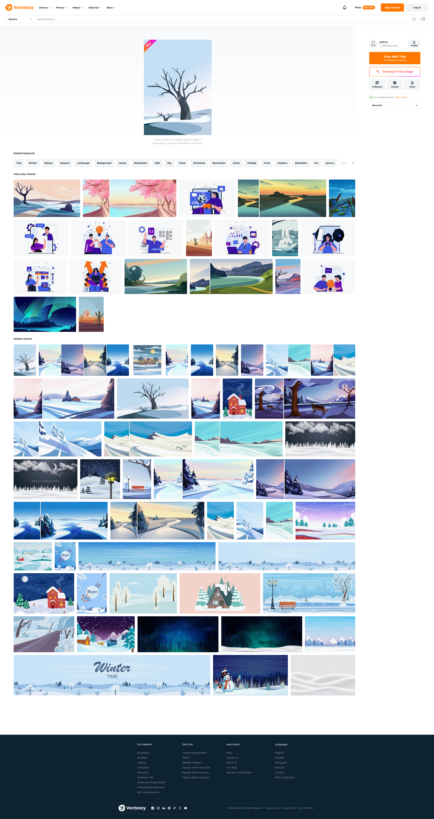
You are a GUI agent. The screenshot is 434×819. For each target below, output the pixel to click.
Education (143, 772)
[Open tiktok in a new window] (174, 808)
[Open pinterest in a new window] (169, 808)
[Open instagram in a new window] (158, 808)
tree (18, 163)
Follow (414, 45)
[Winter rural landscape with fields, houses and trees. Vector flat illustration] (33, 556)
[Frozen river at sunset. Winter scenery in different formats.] (157, 520)
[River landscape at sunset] (282, 198)
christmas (199, 163)
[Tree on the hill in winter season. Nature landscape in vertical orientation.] (25, 360)
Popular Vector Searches (196, 767)
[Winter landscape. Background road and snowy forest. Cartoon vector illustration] (44, 634)
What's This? (401, 97)
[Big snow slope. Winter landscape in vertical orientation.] (220, 520)
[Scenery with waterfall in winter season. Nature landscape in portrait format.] (285, 238)
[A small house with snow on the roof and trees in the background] (220, 593)
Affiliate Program (192, 762)
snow (182, 163)
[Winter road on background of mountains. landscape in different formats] (57, 439)
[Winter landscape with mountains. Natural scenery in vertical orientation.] (287, 276)
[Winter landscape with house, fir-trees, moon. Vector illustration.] (237, 398)
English (279, 752)
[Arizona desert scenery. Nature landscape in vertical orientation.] (199, 238)
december (301, 163)
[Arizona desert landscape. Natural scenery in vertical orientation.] (91, 314)
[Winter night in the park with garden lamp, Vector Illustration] (100, 479)
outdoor (282, 163)
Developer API (145, 777)
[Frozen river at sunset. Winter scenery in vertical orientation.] (227, 360)
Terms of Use (272, 807)
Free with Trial (395, 58)
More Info (377, 105)
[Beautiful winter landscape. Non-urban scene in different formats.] (239, 439)
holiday (251, 163)
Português (281, 762)
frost (267, 163)
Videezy (141, 762)
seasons (65, 163)
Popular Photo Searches (195, 772)
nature (48, 163)
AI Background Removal (151, 787)
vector (123, 163)
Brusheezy (143, 752)
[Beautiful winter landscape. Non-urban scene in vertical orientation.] (279, 520)
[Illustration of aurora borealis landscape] (45, 314)
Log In (417, 7)
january (330, 163)
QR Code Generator (148, 792)
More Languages (284, 777)
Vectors (43, 7)
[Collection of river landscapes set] (84, 360)
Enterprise (143, 767)
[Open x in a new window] (180, 808)
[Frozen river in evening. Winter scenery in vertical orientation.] (252, 360)
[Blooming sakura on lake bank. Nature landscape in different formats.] (129, 198)
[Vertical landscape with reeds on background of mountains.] (342, 198)
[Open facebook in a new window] (152, 808)
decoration (218, 163)
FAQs (229, 752)
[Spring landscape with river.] (155, 276)
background (104, 163)
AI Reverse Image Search (151, 782)
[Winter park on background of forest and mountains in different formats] (305, 398)
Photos (60, 7)
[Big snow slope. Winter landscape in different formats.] (148, 439)
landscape (83, 163)
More (110, 7)
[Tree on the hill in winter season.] (153, 398)
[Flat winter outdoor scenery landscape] (325, 520)
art (316, 163)
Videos (76, 7)
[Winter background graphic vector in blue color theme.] (330, 634)
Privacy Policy (288, 807)
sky (169, 163)
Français (280, 772)
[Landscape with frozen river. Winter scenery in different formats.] (61, 520)
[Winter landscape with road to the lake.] (47, 198)
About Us (231, 762)
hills (157, 163)
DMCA (185, 757)
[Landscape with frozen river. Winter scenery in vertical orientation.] (202, 360)
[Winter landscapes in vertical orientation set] (310, 360)
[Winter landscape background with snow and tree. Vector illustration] (143, 593)
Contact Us (232, 757)
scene (236, 163)
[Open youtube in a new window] (185, 808)
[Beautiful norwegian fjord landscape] (231, 276)
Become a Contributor (239, 772)
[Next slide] (350, 163)
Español (279, 757)
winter (33, 163)
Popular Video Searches (195, 777)
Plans (358, 7)
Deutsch (279, 767)
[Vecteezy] (19, 7)
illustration (140, 163)
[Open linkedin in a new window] (163, 808)
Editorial (93, 7)
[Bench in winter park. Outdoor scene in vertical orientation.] (137, 479)
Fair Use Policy (305, 807)
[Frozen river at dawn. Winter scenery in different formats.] (203, 479)
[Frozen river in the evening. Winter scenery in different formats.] (305, 479)
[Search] (414, 19)
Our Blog (231, 767)
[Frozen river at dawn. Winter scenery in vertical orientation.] (177, 360)
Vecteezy (142, 757)
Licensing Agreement (194, 752)
